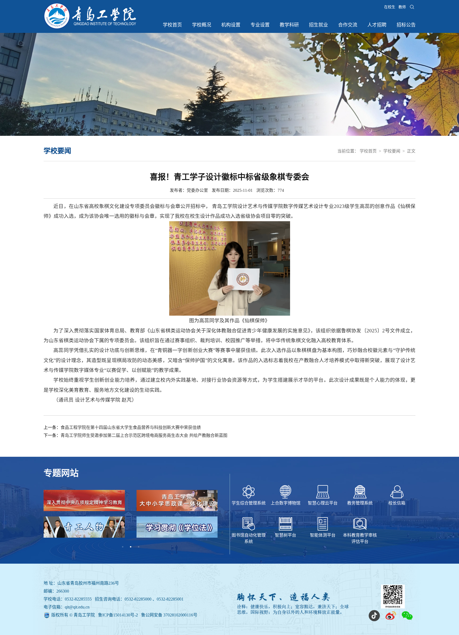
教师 (402, 7)
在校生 (389, 7)
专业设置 (260, 25)
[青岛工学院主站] (90, 27)
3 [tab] (138, 547)
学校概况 (201, 25)
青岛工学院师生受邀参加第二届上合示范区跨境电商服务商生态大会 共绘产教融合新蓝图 (144, 435)
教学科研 (289, 25)
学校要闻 (391, 151)
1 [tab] (122, 547)
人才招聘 (376, 25)
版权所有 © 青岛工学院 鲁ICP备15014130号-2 (95, 615)
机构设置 (230, 25)
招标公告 (406, 25)
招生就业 (318, 25)
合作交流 (347, 25)
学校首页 (172, 25)
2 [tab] (130, 547)
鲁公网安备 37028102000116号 (169, 615)
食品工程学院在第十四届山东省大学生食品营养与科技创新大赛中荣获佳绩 (131, 427)
